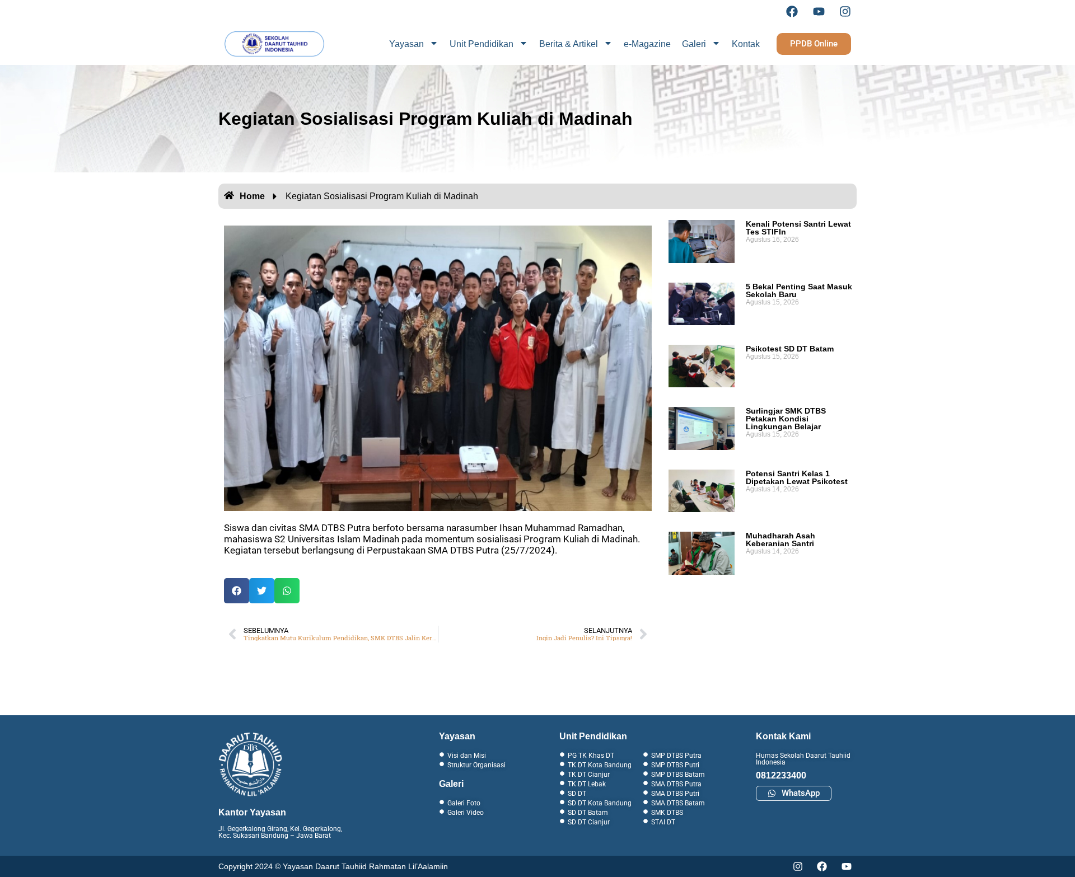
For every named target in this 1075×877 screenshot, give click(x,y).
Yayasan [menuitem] (406, 44)
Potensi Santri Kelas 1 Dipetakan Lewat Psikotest (797, 477)
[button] (236, 590)
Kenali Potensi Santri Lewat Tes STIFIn (798, 227)
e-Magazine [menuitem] (647, 44)
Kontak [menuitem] (746, 44)
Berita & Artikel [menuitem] (568, 44)
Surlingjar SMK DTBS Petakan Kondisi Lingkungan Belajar (786, 418)
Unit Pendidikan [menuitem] (481, 44)
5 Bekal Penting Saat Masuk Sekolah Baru (799, 290)
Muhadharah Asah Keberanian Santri (780, 539)
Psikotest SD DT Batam (790, 348)
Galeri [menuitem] (694, 44)
